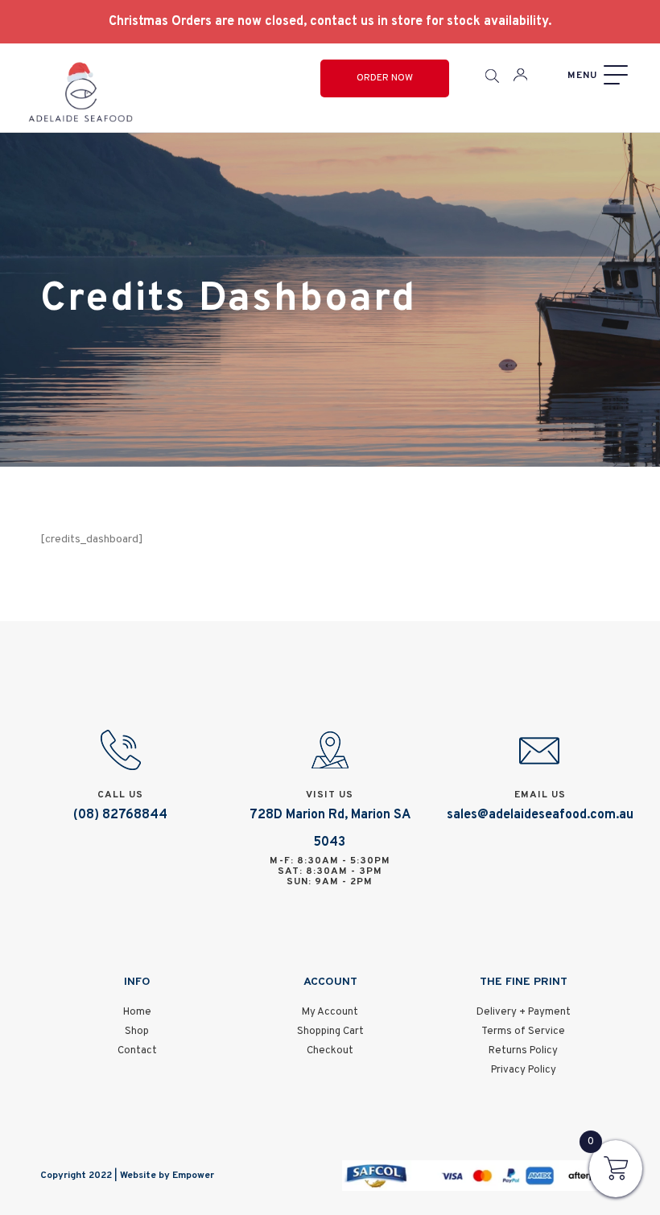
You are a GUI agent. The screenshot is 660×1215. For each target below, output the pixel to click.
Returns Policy (523, 1050)
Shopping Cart (330, 1031)
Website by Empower (167, 1175)
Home (137, 1012)
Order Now (385, 78)
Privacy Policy (523, 1070)
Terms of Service (523, 1031)
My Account (330, 1012)
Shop (137, 1031)
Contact (137, 1050)
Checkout (330, 1050)
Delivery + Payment (523, 1012)
